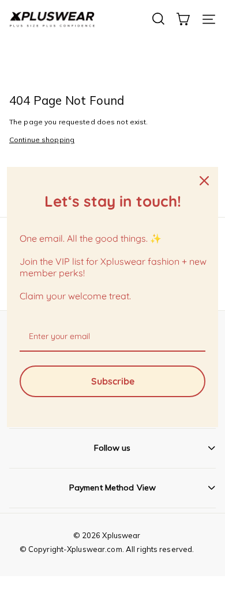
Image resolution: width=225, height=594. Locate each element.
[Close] (204, 181)
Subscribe (112, 381)
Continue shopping (41, 139)
